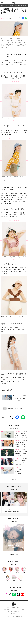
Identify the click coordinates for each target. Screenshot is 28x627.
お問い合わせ (16, 611)
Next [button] (27, 102)
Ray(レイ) (2, 5)
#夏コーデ (10, 408)
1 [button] (13, 120)
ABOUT (8, 607)
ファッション (7, 5)
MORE (14, 479)
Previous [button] (1, 102)
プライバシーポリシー (8, 609)
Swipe (11, 81)
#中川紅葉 (22, 408)
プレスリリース (13, 613)
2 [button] (15, 120)
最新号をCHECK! (14, 554)
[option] (14, 102)
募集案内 (18, 607)
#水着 (16, 408)
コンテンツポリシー (19, 609)
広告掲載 (13, 607)
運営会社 (10, 611)
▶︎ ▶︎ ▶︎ (16, 81)
